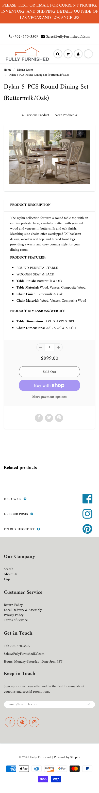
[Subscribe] (89, 704)
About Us (10, 574)
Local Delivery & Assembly (23, 610)
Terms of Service (16, 620)
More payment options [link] (49, 397)
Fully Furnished (41, 757)
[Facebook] (10, 722)
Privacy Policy (13, 615)
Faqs (7, 579)
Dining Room (25, 70)
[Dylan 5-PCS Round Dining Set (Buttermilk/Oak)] (49, 157)
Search (8, 569)
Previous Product (36, 115)
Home (7, 70)
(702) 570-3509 (25, 36)
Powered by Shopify (67, 757)
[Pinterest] (22, 722)
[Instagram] (34, 722)
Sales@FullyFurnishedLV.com (68, 36)
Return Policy (13, 605)
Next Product (65, 115)
